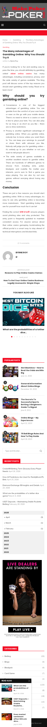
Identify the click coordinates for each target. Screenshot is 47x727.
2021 (6, 548)
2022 (6, 544)
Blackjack (24, 667)
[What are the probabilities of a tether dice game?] (23, 312)
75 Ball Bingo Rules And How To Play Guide (32, 435)
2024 (6, 537)
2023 (6, 540)
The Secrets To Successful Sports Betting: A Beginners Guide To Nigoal (31, 403)
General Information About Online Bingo (31, 385)
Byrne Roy (14, 61)
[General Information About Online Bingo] (10, 387)
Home (5, 40)
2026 (6, 512)
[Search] (44, 25)
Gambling (17, 40)
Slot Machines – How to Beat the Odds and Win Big (32, 370)
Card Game (24, 673)
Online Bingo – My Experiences (30, 419)
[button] (5, 317)
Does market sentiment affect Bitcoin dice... (20, 717)
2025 (6, 533)
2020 (6, 552)
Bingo (24, 662)
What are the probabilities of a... (21, 688)
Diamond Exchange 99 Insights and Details (21, 485)
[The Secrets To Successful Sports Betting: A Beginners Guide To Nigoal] (10, 403)
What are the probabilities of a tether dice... (23, 331)
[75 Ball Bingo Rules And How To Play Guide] (10, 437)
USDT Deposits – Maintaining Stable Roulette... (21, 702)
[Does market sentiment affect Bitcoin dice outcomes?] (7, 716)
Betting (24, 656)
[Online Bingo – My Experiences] (10, 422)
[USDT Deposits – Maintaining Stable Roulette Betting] (7, 701)
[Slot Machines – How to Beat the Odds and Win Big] (10, 372)
